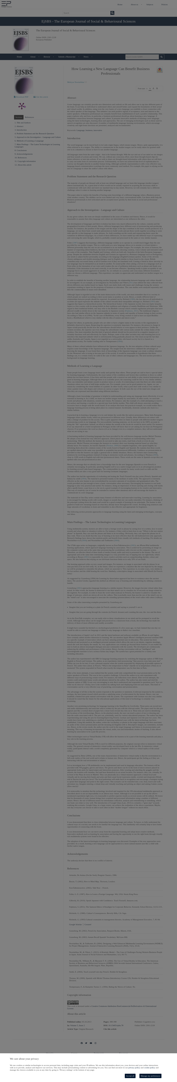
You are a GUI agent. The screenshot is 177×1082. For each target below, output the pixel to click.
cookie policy (149, 1068)
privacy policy (134, 1068)
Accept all (130, 1076)
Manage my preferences (150, 1076)
